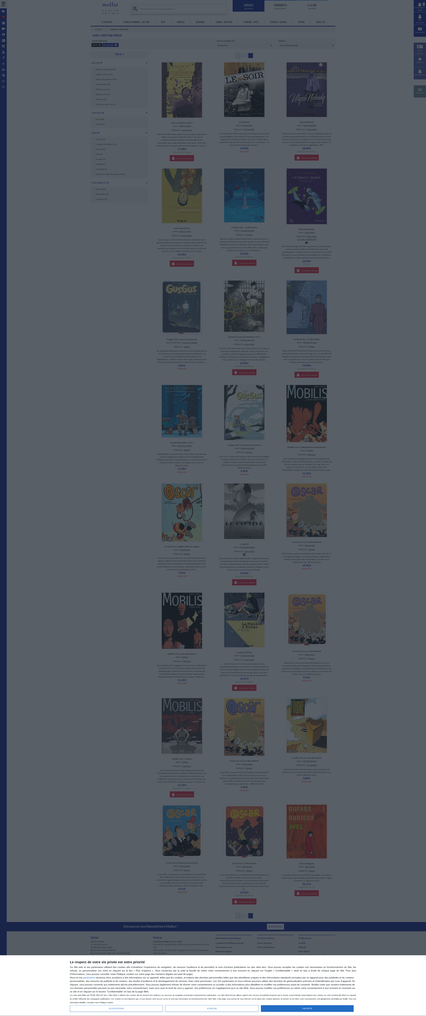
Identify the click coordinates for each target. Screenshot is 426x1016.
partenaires (89, 977)
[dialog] (213, 985)
